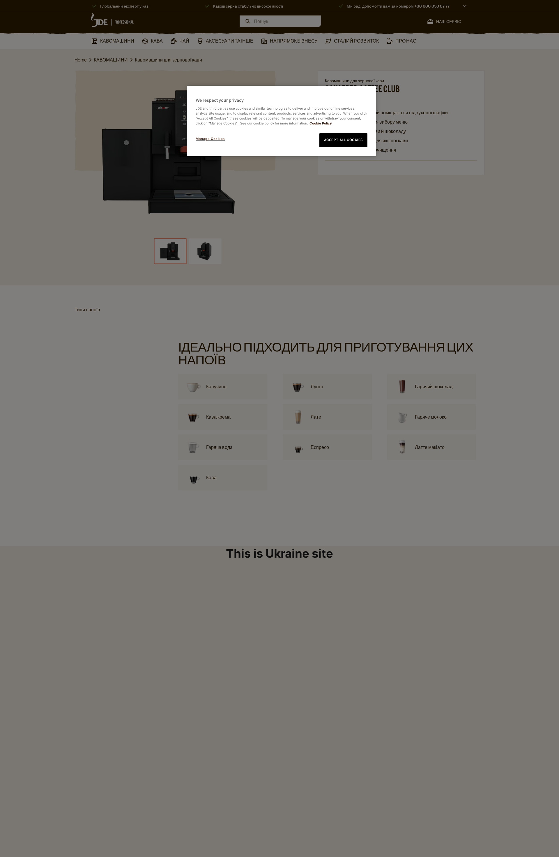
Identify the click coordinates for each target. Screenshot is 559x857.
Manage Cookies (210, 139)
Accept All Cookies (343, 140)
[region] (281, 121)
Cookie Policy (320, 123)
